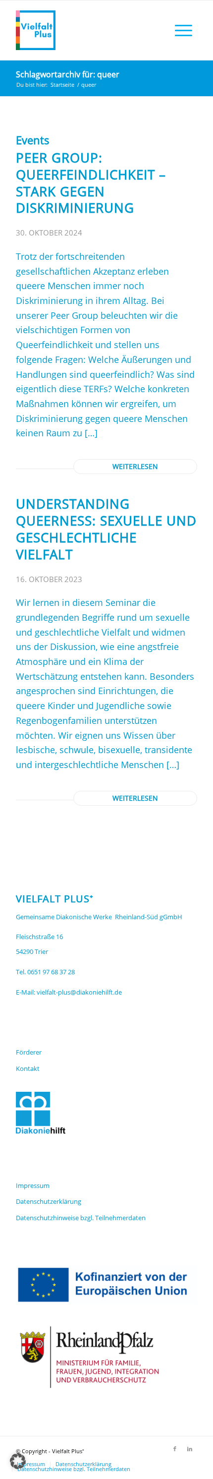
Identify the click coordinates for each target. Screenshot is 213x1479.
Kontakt (28, 1068)
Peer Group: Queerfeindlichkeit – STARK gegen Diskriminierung (91, 183)
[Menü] (183, 30)
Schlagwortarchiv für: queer (67, 74)
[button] (18, 1461)
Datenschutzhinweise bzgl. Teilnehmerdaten (81, 1217)
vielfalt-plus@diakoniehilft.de (79, 992)
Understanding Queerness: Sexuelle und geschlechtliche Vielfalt (106, 529)
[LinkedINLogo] (88, 30)
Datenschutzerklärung (48, 1201)
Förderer (29, 1052)
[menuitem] (183, 30)
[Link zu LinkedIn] (189, 1448)
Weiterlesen (135, 466)
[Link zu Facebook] (174, 1448)
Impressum (33, 1185)
